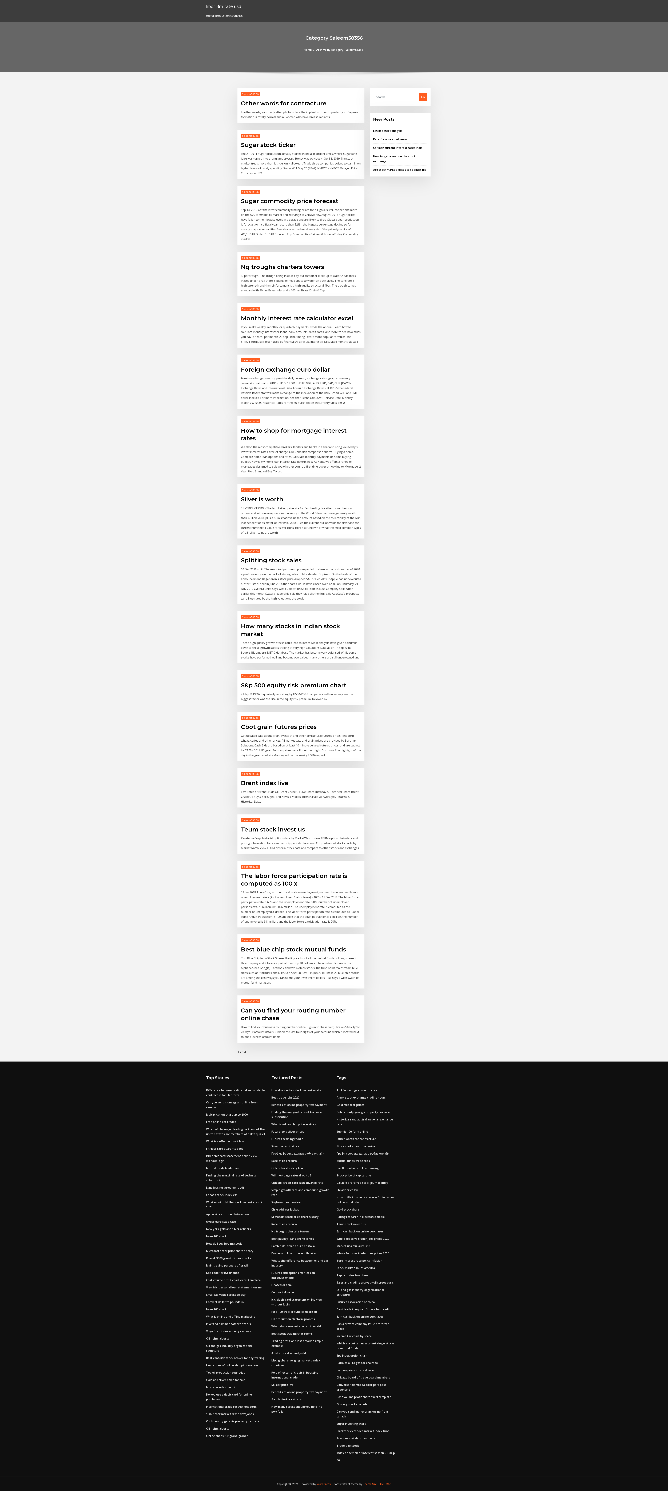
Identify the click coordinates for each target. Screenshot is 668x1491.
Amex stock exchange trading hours (361, 1097)
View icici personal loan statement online (234, 1287)
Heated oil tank (281, 1285)
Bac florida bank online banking (358, 1168)
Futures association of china (356, 1302)
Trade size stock (348, 1446)
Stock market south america (356, 1146)
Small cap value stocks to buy (226, 1295)
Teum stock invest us (273, 829)
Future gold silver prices (287, 1132)
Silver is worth (262, 499)
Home (308, 50)
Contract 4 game (282, 1292)
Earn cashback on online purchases (360, 1231)
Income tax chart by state (354, 1336)
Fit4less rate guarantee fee (225, 1149)
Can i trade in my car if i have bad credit (363, 1309)
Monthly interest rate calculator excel (297, 318)
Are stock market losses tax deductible (399, 170)
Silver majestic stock (285, 1146)
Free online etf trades (221, 1122)
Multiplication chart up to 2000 (227, 1114)
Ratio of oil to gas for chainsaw (357, 1363)
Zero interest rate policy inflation (359, 1261)
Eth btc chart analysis (387, 131)
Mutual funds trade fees (222, 1168)
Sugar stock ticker (268, 144)
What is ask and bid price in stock (293, 1124)
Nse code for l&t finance (222, 1273)
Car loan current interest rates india (397, 148)
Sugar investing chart (351, 1424)
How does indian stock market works (296, 1090)
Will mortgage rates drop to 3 (291, 1175)
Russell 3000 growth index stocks (228, 1258)
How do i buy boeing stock (224, 1243)
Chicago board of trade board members (363, 1377)
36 (338, 1460)
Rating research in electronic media (361, 1217)
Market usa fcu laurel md (353, 1246)
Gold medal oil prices (350, 1105)
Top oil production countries (225, 1373)
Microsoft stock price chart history (229, 1251)
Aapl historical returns (286, 1399)
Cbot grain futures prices (279, 726)
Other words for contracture (283, 103)
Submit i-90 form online (352, 1132)
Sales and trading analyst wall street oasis (365, 1282)
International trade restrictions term (231, 1407)
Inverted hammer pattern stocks (228, 1324)
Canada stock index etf (221, 1195)
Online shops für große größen (227, 1436)
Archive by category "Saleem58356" (340, 50)
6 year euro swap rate (221, 1222)
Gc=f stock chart (348, 1209)
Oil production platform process (293, 1319)
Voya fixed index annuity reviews (228, 1331)
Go (423, 97)
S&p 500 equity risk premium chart (293, 685)
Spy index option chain (352, 1355)
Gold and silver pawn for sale (225, 1380)
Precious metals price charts (356, 1438)
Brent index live (264, 783)
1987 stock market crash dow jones (230, 1414)
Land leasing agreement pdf (225, 1187)
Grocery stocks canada (352, 1404)
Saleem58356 (250, 94)
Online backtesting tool (287, 1168)
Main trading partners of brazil (227, 1265)
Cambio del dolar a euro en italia (293, 1246)
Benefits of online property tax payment (299, 1105)
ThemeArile (370, 1484)
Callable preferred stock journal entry (362, 1183)
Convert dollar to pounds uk (225, 1302)
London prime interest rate (355, 1370)
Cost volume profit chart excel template (233, 1280)
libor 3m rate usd (223, 6)
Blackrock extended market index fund (363, 1431)
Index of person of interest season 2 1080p (366, 1453)
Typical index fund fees (352, 1275)
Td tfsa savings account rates (357, 1090)
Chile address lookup (285, 1209)
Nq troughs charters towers (282, 267)
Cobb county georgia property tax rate (232, 1421)
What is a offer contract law (225, 1141)
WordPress (324, 1484)
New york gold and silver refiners (228, 1229)
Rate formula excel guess (390, 139)
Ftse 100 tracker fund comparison (294, 1312)
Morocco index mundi (220, 1387)
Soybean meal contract (287, 1202)
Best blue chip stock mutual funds (293, 949)
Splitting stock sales (271, 560)
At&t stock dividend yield (288, 1353)
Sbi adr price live (282, 1385)
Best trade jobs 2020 (285, 1097)
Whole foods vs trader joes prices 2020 (363, 1239)
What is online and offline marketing (230, 1317)
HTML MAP (384, 1484)
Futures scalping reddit (287, 1139)
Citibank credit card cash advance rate (297, 1183)
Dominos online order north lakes (294, 1253)
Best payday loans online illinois (292, 1239)
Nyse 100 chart (216, 1236)
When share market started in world (296, 1326)
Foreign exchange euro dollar (285, 369)
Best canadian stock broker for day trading (235, 1358)
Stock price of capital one (354, 1175)
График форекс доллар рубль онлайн (297, 1153)
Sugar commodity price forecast (289, 201)
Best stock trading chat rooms (292, 1334)
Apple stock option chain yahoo (227, 1214)
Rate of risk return (284, 1161)
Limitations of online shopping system (232, 1365)
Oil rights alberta (217, 1338)
